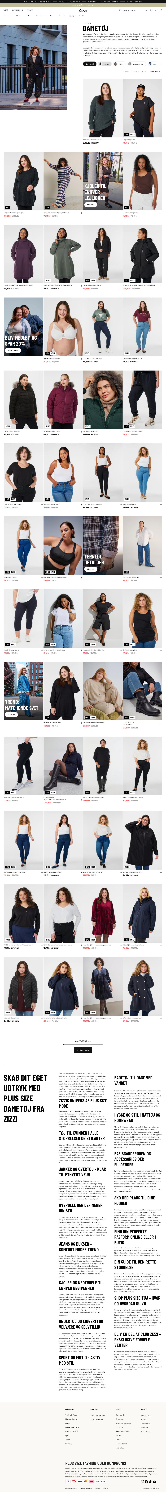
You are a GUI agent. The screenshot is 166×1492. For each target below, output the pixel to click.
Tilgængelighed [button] (121, 1444)
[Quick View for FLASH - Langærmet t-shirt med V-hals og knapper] (42, 945)
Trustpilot (144, 1428)
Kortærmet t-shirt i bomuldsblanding (54, 650)
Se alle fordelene (97, 1419)
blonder (87, 1307)
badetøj (133, 39)
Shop (6, 10)
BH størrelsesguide (123, 1431)
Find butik (119, 1427)
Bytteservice (120, 1419)
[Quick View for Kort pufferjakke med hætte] (42, 431)
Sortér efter (153, 72)
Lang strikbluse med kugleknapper (14, 212)
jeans (114, 39)
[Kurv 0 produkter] (161, 10)
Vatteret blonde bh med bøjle (52, 358)
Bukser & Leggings (72, 1427)
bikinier (146, 1093)
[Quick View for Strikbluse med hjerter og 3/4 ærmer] (121, 723)
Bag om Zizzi (145, 1415)
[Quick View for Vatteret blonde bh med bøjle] (81, 358)
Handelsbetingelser (86, 1488)
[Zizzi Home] (83, 10)
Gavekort (119, 1435)
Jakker (68, 1423)
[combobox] (129, 10)
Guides (30, 10)
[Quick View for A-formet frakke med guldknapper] (161, 1018)
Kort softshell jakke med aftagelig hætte (55, 1018)
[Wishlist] (119, 82)
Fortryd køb (120, 1448)
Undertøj (68, 1444)
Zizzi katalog (145, 1432)
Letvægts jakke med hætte (11, 1018)
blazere (61, 1191)
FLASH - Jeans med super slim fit (92, 358)
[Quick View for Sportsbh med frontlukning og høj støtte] (81, 577)
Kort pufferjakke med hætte (12, 431)
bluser (86, 1217)
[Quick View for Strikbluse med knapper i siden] (81, 723)
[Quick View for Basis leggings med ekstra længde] (42, 797)
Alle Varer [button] (7, 16)
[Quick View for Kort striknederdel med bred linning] (121, 797)
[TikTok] (150, 1481)
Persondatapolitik (71, 1488)
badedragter (118, 1096)
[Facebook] (146, 1481)
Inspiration (17, 10)
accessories (128, 1186)
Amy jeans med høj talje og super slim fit (15, 872)
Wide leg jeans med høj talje (131, 577)
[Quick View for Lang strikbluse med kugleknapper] (42, 213)
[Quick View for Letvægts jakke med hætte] (42, 1018)
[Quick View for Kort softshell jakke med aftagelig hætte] (81, 1018)
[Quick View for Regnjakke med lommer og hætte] (161, 872)
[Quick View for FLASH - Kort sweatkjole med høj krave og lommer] (42, 285)
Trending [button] (28, 16)
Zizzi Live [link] (82, 16)
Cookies (97, 1488)
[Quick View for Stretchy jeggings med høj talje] (81, 872)
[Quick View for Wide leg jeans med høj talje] (161, 577)
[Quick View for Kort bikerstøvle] (161, 725)
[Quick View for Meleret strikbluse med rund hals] (121, 140)
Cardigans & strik (71, 1431)
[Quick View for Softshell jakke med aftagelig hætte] (161, 945)
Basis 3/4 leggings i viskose (12, 650)
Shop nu (90, 205)
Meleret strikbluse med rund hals (92, 139)
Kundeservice (121, 1415)
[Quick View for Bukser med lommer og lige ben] (121, 285)
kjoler (98, 39)
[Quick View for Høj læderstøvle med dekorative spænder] (81, 799)
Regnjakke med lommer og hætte (132, 872)
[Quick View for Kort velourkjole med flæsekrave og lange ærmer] (121, 945)
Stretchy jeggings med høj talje (52, 872)
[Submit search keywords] (120, 10)
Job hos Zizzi (145, 1423)
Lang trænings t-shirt (129, 139)
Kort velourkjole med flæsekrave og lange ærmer (97, 945)
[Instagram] (142, 1481)
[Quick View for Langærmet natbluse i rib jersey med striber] (81, 213)
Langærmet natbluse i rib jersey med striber (56, 212)
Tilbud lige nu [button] (40, 16)
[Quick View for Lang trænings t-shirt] (161, 140)
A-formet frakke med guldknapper (133, 1018)
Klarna (118, 1440)
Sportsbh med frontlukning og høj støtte (55, 577)
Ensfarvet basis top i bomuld (131, 212)
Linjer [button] (52, 16)
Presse (143, 1419)
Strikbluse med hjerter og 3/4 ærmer (93, 722)
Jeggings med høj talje (129, 504)
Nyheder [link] (19, 16)
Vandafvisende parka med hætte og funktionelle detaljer (139, 285)
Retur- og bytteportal (123, 1423)
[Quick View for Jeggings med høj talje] (161, 504)
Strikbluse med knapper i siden (52, 722)
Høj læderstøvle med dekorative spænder (55, 799)
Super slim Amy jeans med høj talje (133, 797)
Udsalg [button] (71, 16)
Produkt (136, 72)
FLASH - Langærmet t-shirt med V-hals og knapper (18, 945)
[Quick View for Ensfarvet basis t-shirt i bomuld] (42, 504)
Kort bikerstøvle (127, 724)
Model (144, 72)
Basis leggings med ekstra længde (14, 797)
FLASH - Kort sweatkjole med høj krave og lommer (18, 285)
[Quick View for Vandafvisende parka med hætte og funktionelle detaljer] (161, 285)
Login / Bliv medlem (98, 1415)
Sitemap (105, 1488)
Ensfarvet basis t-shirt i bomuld (13, 504)
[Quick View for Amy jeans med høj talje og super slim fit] (42, 872)
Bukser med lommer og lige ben (92, 285)
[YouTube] (154, 1481)
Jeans (67, 1440)
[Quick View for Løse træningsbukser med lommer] (161, 431)
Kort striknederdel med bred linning (93, 797)
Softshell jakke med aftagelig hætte (133, 945)
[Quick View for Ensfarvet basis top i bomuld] (161, 213)
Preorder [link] (62, 16)
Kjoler (67, 1435)
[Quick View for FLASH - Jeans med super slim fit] (121, 358)
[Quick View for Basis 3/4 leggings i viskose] (42, 650)
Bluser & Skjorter (71, 1419)
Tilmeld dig (13, 350)
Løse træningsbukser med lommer (133, 431)
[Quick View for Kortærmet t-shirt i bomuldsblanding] (81, 650)
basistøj (144, 1173)
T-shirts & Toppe (71, 1415)
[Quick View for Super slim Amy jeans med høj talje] (161, 797)
